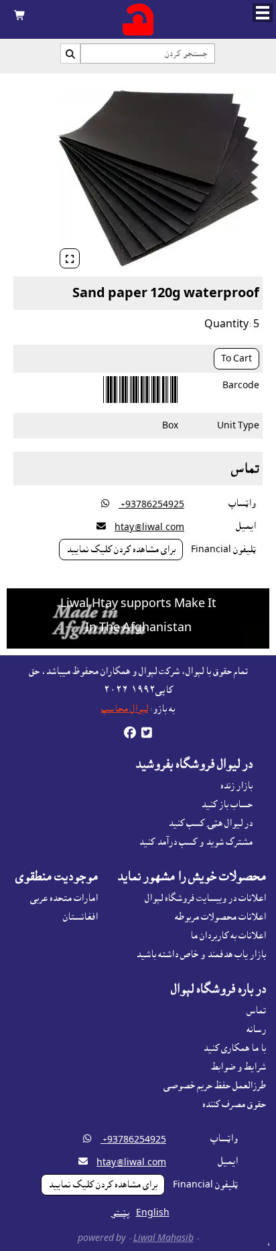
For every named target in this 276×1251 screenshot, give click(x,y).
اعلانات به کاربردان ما (228, 935)
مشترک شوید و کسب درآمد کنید (196, 842)
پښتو (120, 1213)
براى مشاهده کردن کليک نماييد (121, 549)
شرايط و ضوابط (238, 1067)
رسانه (256, 1029)
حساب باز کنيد (227, 804)
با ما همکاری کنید (234, 1048)
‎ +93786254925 (151, 504)
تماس (256, 1010)
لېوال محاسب (124, 709)
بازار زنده (236, 785)
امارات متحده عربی (64, 898)
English (152, 1213)
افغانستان (80, 917)
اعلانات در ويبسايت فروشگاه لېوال (205, 898)
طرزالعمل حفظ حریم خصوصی (214, 1085)
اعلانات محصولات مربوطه (220, 917)
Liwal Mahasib (163, 1238)
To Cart (236, 358)
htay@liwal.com (149, 527)
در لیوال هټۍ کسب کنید (210, 823)
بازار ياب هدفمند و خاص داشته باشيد (201, 954)
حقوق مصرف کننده (234, 1104)
